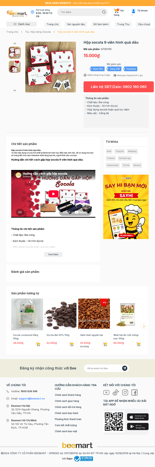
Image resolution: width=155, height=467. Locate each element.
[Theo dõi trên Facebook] (134, 392)
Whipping (132, 151)
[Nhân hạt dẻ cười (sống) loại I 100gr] (127, 314)
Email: (28, 398)
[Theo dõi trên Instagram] (125, 392)
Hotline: (24, 391)
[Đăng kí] (124, 368)
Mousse (137, 165)
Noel (109, 151)
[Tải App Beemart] (126, 206)
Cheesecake (113, 165)
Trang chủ (52, 24)
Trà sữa (126, 165)
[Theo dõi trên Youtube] (106, 392)
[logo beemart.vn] (77, 445)
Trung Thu (123, 24)
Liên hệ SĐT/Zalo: (119, 87)
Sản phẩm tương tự (25, 293)
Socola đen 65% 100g (58, 335)
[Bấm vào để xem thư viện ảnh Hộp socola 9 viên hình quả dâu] (50, 67)
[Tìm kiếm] (104, 11)
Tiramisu (111, 158)
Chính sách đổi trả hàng (68, 407)
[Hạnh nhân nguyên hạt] (94, 314)
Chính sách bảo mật (66, 431)
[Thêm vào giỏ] (38, 344)
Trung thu (119, 151)
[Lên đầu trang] (149, 464)
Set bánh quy (125, 158)
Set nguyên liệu (76, 24)
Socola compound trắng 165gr (25, 337)
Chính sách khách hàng (68, 394)
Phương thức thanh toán (68, 419)
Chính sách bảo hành (66, 413)
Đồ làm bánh (101, 24)
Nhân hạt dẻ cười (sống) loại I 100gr (126, 337)
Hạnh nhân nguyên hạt (91, 335)
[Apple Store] (137, 416)
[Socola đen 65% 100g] (60, 314)
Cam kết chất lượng (66, 425)
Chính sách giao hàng (67, 400)
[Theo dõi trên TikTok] (116, 392)
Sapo (69, 458)
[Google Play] (137, 426)
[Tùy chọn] (105, 344)
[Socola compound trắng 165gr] (27, 314)
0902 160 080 (135, 87)
